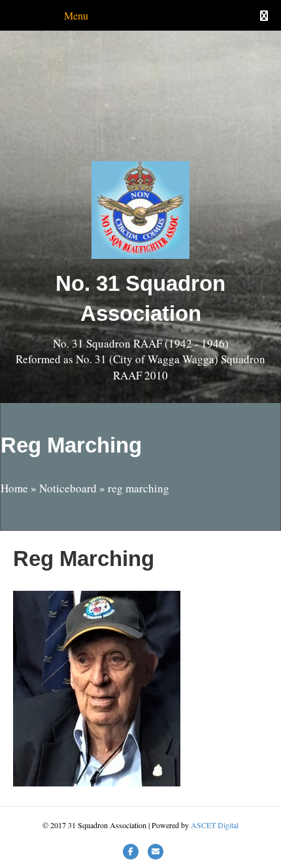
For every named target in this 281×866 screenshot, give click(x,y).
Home (14, 488)
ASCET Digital (215, 825)
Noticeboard (68, 488)
